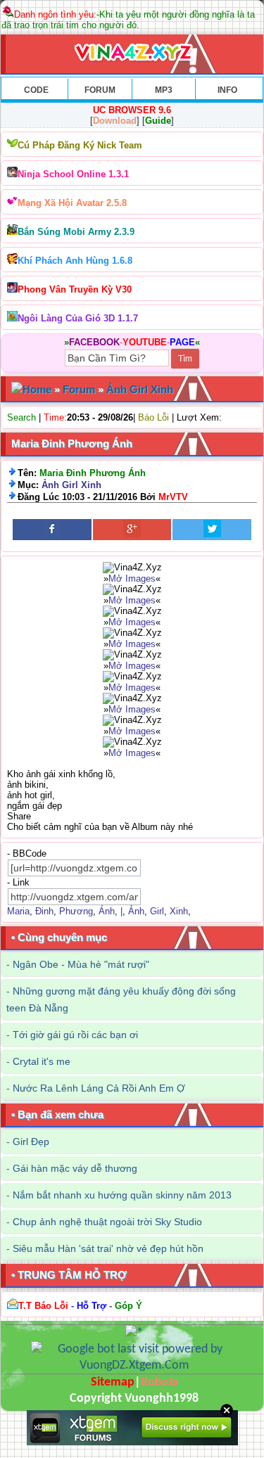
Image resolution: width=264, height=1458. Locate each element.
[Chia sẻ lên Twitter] (212, 529)
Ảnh (136, 911)
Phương (76, 911)
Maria (18, 911)
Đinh (44, 911)
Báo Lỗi (153, 417)
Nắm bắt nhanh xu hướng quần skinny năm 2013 (122, 1195)
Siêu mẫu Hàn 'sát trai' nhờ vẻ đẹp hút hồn (108, 1248)
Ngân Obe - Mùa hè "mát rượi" (81, 964)
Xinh (179, 911)
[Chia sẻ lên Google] (132, 529)
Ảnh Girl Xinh (139, 389)
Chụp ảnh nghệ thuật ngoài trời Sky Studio (107, 1221)
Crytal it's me (41, 1061)
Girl (157, 911)
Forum (79, 389)
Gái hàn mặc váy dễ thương (75, 1168)
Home (37, 389)
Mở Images (132, 578)
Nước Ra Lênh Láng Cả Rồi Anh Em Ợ (99, 1088)
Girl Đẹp (31, 1141)
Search (21, 417)
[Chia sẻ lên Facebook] (52, 529)
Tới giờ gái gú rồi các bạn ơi (75, 1034)
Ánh (107, 911)
